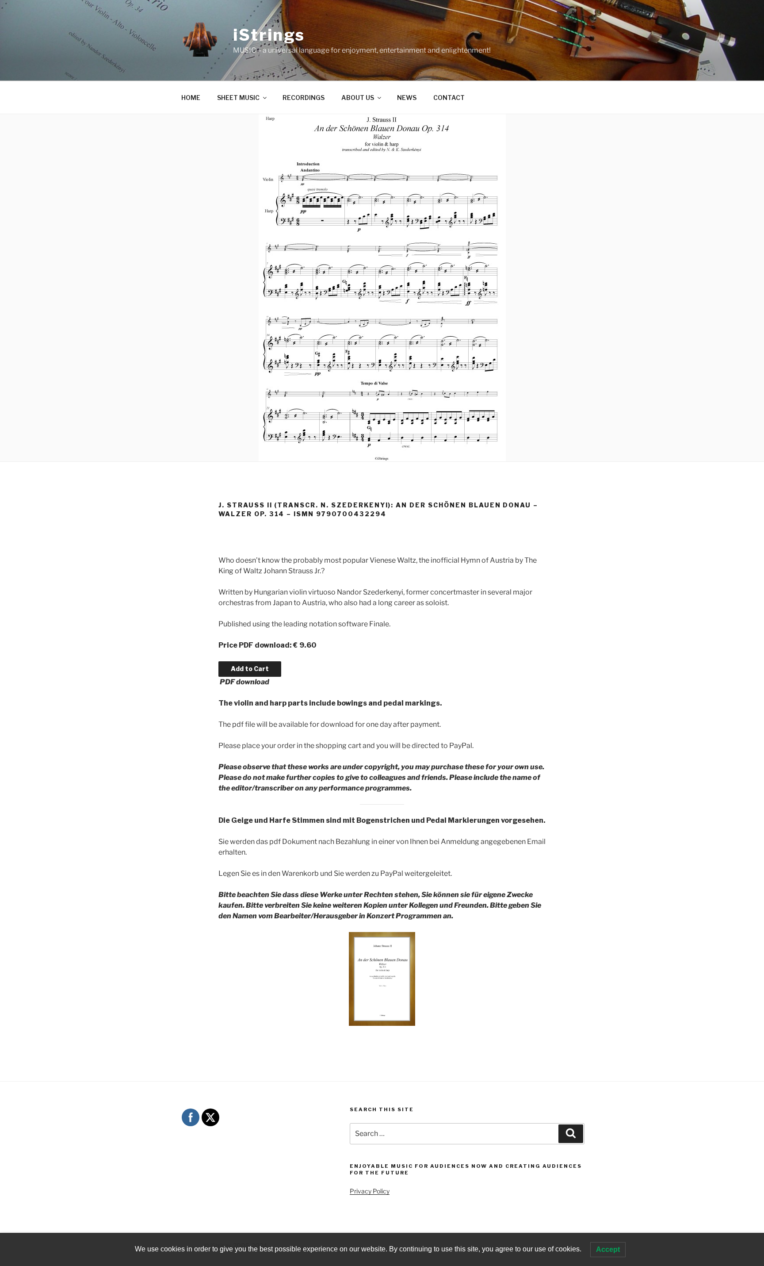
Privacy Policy (370, 1191)
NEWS (406, 97)
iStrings (269, 35)
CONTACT (449, 97)
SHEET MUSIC (238, 97)
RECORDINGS (304, 97)
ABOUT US (357, 97)
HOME (190, 97)
